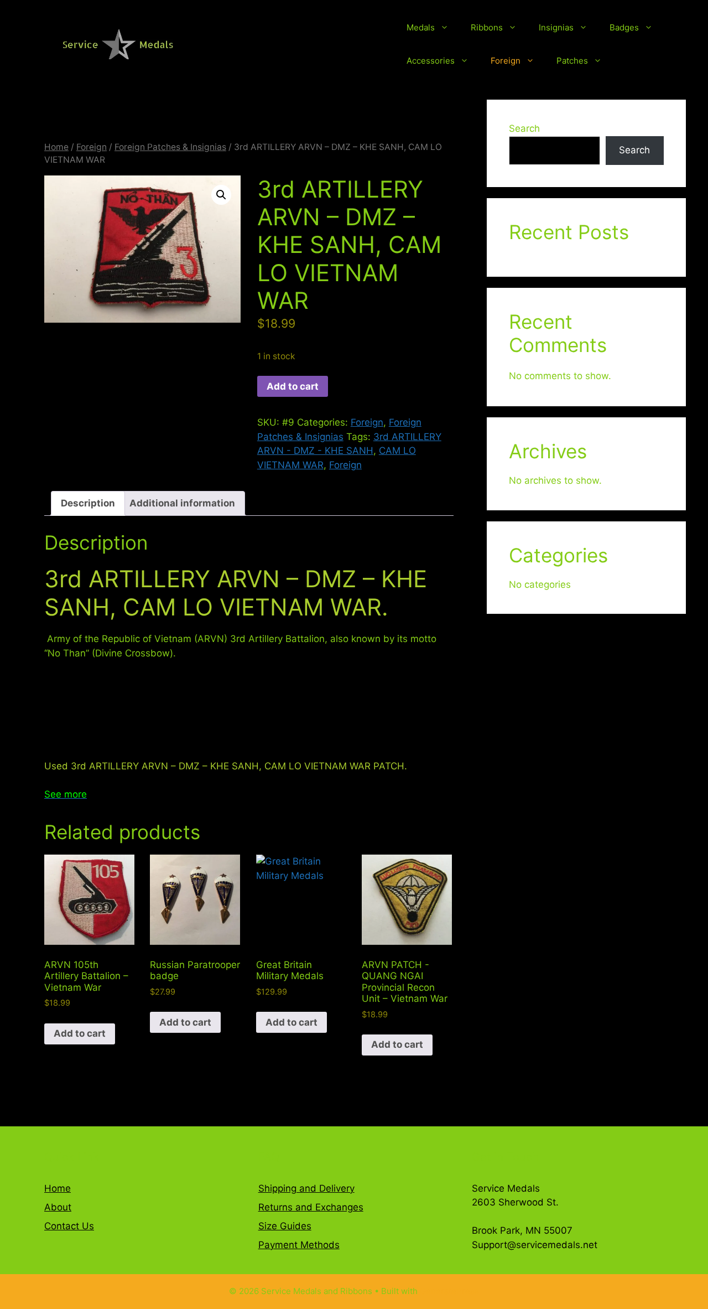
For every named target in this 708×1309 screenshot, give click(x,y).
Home (56, 147)
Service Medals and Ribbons (299, 44)
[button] (221, 195)
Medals (421, 27)
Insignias (556, 27)
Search (524, 128)
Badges (624, 27)
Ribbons (487, 27)
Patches (572, 60)
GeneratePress (449, 1291)
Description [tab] (88, 503)
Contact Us (69, 1226)
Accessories (431, 60)
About (57, 1207)
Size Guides (284, 1226)
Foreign (505, 60)
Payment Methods (299, 1244)
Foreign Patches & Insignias (170, 147)
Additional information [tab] (182, 503)
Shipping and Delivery (306, 1188)
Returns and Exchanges (310, 1207)
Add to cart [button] (80, 1033)
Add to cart (293, 386)
